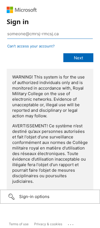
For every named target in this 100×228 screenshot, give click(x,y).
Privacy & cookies (48, 224)
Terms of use (19, 224)
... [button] (71, 223)
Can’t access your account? (31, 46)
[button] (50, 196)
